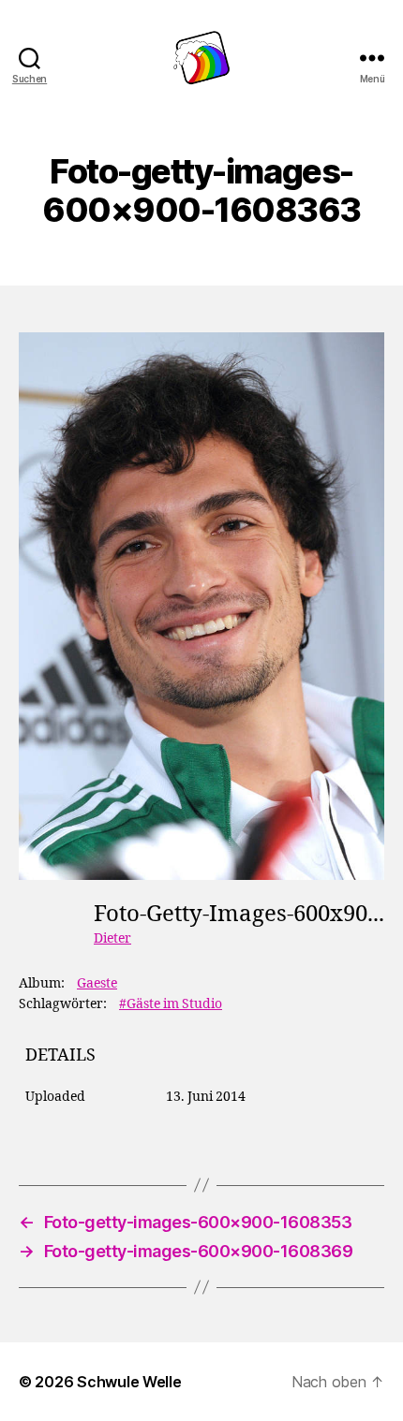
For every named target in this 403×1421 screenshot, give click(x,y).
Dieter (112, 938)
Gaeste (97, 983)
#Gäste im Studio (170, 1004)
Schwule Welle (129, 1381)
